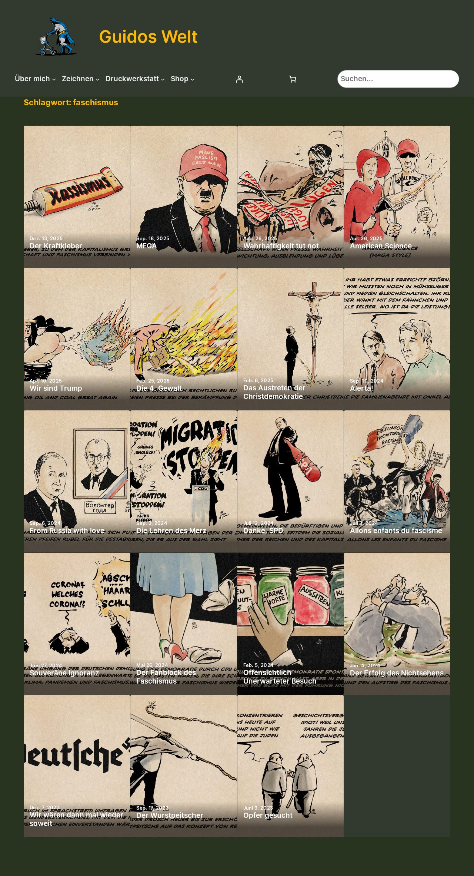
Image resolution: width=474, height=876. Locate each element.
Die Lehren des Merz (171, 531)
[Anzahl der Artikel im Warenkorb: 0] (293, 79)
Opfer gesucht (268, 815)
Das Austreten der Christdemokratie (274, 392)
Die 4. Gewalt (159, 388)
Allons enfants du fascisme (396, 531)
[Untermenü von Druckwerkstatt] (163, 79)
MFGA (146, 246)
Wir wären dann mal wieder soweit (76, 819)
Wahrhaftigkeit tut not (281, 246)
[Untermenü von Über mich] (54, 79)
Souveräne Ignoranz (64, 673)
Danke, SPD (263, 531)
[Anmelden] (239, 79)
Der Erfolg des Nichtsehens (397, 673)
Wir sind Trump (56, 388)
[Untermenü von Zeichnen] (98, 79)
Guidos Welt (148, 36)
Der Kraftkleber (56, 246)
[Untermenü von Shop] (192, 79)
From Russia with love (67, 531)
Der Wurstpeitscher (169, 815)
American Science (381, 246)
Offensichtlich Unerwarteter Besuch (280, 677)
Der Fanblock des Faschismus (166, 677)
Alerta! (361, 388)
